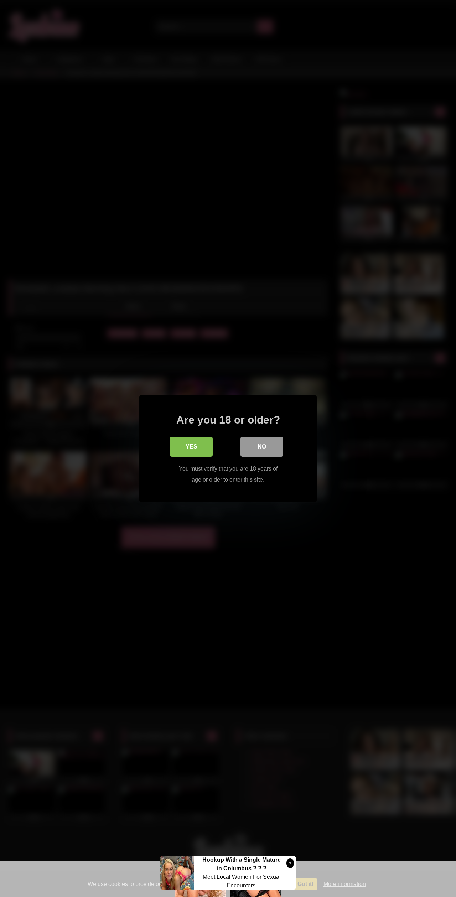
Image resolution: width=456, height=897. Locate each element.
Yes (191, 447)
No (262, 447)
